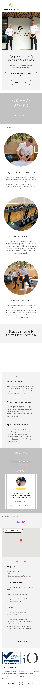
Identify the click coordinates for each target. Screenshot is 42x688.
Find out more (21, 115)
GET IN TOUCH (21, 82)
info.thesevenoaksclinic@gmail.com (19, 576)
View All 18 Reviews (21, 471)
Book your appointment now (21, 74)
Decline (11, 683)
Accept (31, 683)
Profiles (15, 439)
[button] (38, 6)
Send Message (21, 641)
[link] (11, 6)
